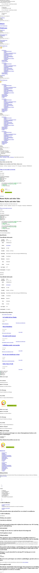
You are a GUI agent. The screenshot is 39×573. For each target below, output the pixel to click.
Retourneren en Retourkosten (6, 456)
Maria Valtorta (4, 329)
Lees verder (20, 332)
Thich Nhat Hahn (4, 366)
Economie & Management (8, 66)
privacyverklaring (25, 562)
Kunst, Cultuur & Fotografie (8, 56)
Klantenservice (4, 96)
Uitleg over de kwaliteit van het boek (7, 169)
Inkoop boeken (4, 60)
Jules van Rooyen (4, 338)
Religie (5, 52)
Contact (3, 97)
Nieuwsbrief (4, 459)
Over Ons (3, 469)
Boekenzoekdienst (5, 61)
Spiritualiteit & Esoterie (8, 51)
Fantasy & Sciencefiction (8, 55)
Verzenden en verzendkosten (6, 455)
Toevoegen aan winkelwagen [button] (20, 341)
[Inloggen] (0, 21)
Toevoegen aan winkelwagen (4, 176)
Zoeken (1, 18)
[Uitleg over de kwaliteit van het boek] (0, 167)
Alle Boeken (4, 50)
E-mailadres (2, 436)
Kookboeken (6, 57)
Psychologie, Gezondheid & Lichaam (10, 65)
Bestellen (3, 453)
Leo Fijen (3, 357)
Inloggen (2, 23)
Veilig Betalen (4, 454)
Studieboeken (6, 54)
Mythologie (12, 157)
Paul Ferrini (4, 347)
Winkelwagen (3, 28)
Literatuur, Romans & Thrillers (9, 58)
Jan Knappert (2, 159)
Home (1, 157)
